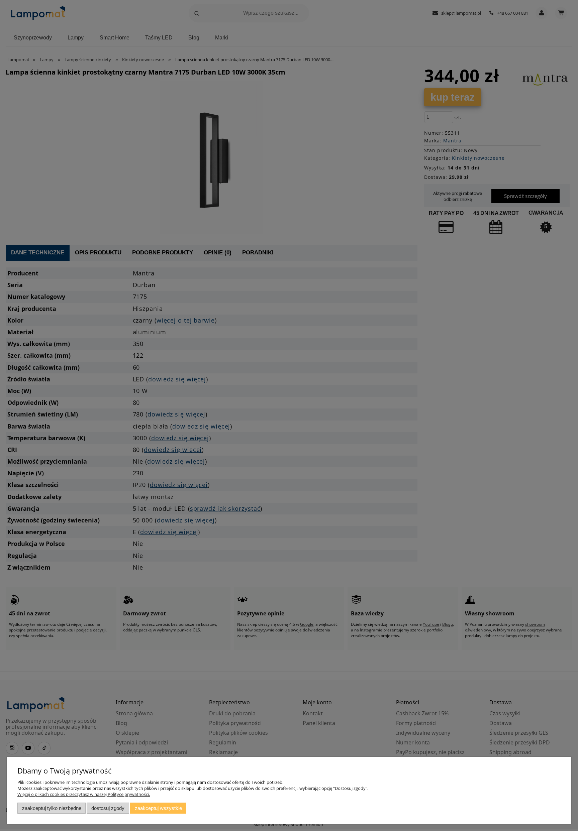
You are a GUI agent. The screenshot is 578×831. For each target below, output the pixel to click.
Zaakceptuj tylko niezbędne (51, 808)
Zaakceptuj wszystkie (158, 808)
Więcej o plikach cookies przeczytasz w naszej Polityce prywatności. (83, 794)
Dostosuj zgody (107, 808)
